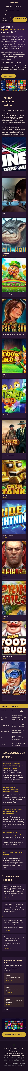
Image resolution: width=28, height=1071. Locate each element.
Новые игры (9, 6)
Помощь (19, 10)
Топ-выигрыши (9, 14)
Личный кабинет (4, 19)
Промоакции (18, 6)
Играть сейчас (8, 76)
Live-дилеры (19, 14)
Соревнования (10, 10)
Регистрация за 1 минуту (14, 1034)
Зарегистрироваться (20, 18)
